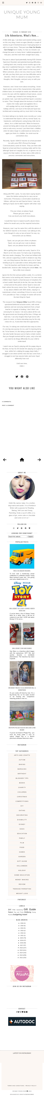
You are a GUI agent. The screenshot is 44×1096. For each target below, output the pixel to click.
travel (24, 914)
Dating (22, 810)
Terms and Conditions (16, 1085)
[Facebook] (16, 1012)
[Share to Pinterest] (27, 376)
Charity (22, 787)
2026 (22, 923)
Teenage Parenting (22, 889)
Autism (22, 760)
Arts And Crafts (22, 755)
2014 (21, 952)
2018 (22, 943)
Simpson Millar (21, 302)
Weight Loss (22, 893)
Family (22, 838)
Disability (22, 819)
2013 (21, 955)
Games (22, 852)
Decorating (22, 815)
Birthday (22, 773)
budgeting (17, 914)
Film (22, 843)
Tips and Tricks (19, 912)
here (36, 267)
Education (22, 833)
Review (22, 884)
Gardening (19, 910)
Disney (22, 824)
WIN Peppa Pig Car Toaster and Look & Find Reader (22, 729)
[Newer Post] (4, 459)
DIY (22, 806)
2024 (22, 928)
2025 (22, 925)
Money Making (22, 879)
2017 (22, 945)
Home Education (22, 875)
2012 (21, 957)
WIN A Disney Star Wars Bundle (22, 648)
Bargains (22, 769)
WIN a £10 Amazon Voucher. (22, 571)
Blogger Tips (22, 778)
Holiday (22, 870)
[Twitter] (19, 1012)
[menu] (3, 2)
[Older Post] (39, 459)
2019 (22, 940)
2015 (21, 950)
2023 (22, 930)
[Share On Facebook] (22, 376)
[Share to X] (16, 376)
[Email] (27, 1012)
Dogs (22, 829)
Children (22, 792)
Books (22, 783)
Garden (22, 856)
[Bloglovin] (22, 1012)
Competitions (22, 801)
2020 (22, 938)
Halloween (22, 866)
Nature (10, 912)
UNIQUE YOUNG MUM (22, 15)
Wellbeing (27, 912)
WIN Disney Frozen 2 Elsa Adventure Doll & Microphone (22, 689)
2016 (21, 948)
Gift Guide (22, 861)
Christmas (22, 796)
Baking (22, 764)
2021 (22, 935)
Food (22, 847)
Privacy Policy (31, 1085)
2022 (22, 933)
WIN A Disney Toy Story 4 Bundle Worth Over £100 (22, 609)
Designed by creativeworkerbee (22, 1094)
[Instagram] (20, 1012)
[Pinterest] (24, 1012)
